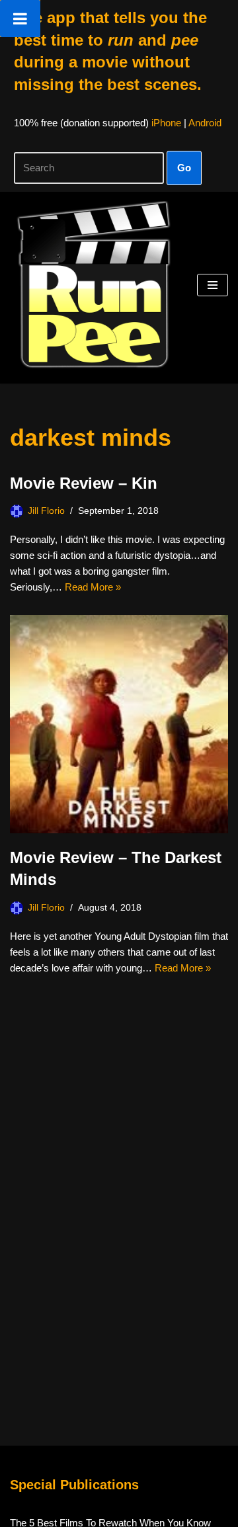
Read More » (93, 587)
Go (184, 167)
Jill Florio (46, 511)
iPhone (166, 122)
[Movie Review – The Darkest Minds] (119, 724)
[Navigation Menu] (212, 285)
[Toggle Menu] (20, 18)
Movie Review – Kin (83, 483)
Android (204, 122)
